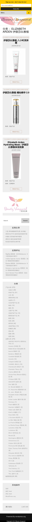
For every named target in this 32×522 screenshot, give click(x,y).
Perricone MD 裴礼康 (15, 446)
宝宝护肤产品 (13, 303)
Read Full (16, 82)
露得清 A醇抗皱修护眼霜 (13, 239)
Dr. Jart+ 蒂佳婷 (14, 392)
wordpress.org (20, 516)
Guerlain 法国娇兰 (14, 407)
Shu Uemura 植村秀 (15, 456)
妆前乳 (11, 300)
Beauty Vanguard (16, 19)
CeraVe (11, 359)
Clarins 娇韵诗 (13, 372)
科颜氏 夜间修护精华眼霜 (14, 236)
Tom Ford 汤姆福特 (15, 471)
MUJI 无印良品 (13, 433)
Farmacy (11, 402)
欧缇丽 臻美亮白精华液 (13, 241)
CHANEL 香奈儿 (14, 364)
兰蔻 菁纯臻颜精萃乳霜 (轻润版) (16, 231)
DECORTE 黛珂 (14, 382)
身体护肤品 (12, 326)
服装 (10, 308)
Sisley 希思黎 (13, 458)
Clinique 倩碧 (13, 379)
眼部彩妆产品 (13, 315)
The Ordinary (13, 468)
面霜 (10, 336)
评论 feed (9, 494)
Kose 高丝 (12, 415)
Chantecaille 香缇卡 (15, 367)
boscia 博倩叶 (13, 351)
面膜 (10, 334)
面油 (10, 331)
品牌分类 (8, 339)
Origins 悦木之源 (14, 443)
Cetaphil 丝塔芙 (14, 362)
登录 (7, 488)
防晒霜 (11, 328)
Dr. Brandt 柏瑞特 (14, 387)
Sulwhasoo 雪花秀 (14, 463)
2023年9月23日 (16, 95)
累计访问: (9, 507)
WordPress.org (11, 496)
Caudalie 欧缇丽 (14, 356)
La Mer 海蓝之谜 (14, 420)
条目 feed (9, 491)
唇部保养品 (12, 297)
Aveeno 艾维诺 (13, 346)
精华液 (11, 323)
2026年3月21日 (16, 46)
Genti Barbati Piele (12, 273)
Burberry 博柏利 (14, 354)
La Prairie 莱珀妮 (14, 422)
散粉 (10, 305)
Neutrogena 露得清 (15, 438)
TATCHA (11, 466)
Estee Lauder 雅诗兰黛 (16, 399)
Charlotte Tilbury (14, 369)
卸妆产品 (11, 292)
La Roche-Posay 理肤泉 (16, 425)
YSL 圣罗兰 (12, 474)
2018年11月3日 (16, 150)
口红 (10, 295)
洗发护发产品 (13, 313)
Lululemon (12, 430)
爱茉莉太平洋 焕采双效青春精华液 (16, 234)
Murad (11, 435)
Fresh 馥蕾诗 (13, 404)
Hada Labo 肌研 (14, 410)
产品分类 (8, 287)
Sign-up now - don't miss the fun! (16, 2)
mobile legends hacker (13, 259)
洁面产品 (11, 310)
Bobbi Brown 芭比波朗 (16, 349)
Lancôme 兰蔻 (13, 428)
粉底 (10, 321)
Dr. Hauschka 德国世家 (16, 389)
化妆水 (11, 290)
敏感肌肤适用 (10, 476)
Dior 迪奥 (12, 384)
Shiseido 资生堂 (14, 453)
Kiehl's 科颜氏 (13, 412)
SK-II (10, 461)
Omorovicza (13, 440)
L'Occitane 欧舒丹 (14, 417)
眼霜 (10, 318)
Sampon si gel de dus (13, 268)
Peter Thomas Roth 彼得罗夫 (18, 448)
